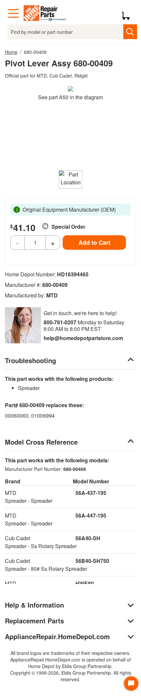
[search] (130, 31)
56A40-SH (87, 538)
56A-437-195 (90, 493)
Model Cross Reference (41, 442)
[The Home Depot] (45, 13)
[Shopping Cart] (128, 13)
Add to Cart (94, 242)
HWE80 (84, 583)
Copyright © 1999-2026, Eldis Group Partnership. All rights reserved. (70, 676)
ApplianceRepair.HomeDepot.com (57, 636)
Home (11, 52)
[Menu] (13, 13)
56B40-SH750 (92, 561)
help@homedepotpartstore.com (83, 338)
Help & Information (34, 605)
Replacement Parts (34, 620)
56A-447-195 (90, 515)
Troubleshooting (30, 360)
